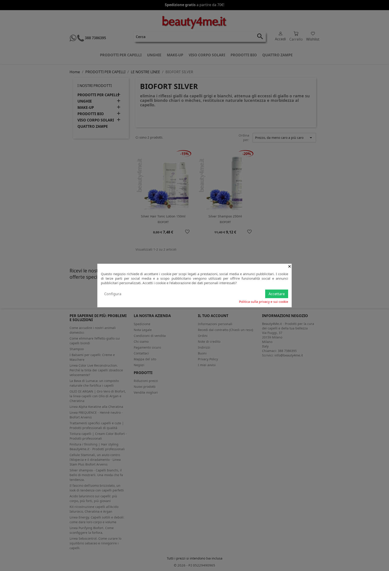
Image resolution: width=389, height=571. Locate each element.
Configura (112, 293)
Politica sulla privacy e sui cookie (263, 301)
